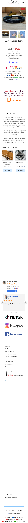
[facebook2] (14, 334)
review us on (11, 291)
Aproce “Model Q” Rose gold (7, 163)
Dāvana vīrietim (9, 361)
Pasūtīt (7, 171)
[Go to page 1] (11, 312)
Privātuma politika (9, 351)
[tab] (5, 113)
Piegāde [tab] (6, 113)
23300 (9, 494)
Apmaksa (7, 346)
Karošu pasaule (12, 282)
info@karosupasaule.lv (11, 497)
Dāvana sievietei (9, 364)
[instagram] (14, 325)
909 (12, 494)
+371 (6, 494)
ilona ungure (12, 296)
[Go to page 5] (16, 312)
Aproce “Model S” (20, 162)
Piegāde (7, 349)
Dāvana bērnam (9, 367)
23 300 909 (16, 79)
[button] (4, 19)
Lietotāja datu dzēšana (11, 356)
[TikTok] (14, 317)
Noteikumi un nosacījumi (11, 354)
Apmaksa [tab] (12, 113)
